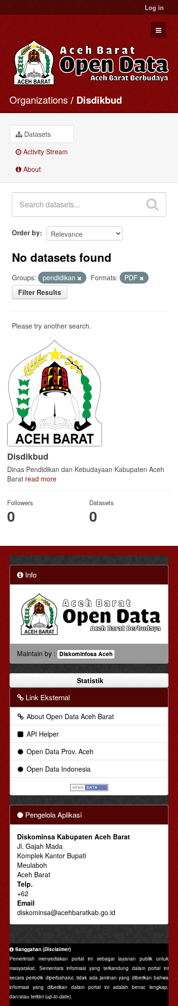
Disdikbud (99, 100)
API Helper (42, 734)
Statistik (89, 680)
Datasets (36, 134)
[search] (152, 204)
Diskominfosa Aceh (85, 654)
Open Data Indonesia (58, 769)
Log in (154, 7)
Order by (26, 232)
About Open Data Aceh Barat (69, 716)
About (31, 169)
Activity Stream (44, 151)
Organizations (38, 100)
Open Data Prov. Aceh (59, 751)
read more (40, 478)
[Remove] (79, 278)
